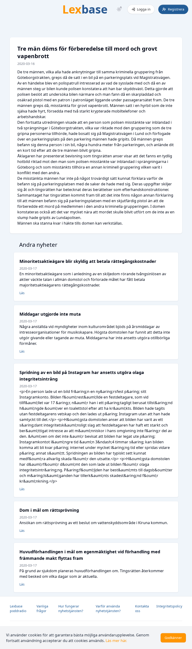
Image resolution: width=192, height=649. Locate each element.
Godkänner (173, 637)
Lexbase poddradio (18, 608)
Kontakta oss (142, 608)
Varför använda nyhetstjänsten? (108, 608)
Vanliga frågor (42, 608)
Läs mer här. (116, 640)
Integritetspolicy (169, 606)
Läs (22, 293)
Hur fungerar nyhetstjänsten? (70, 608)
